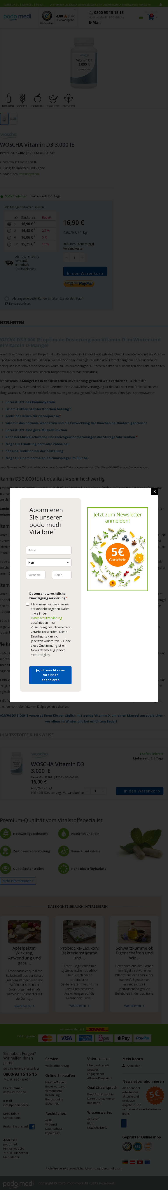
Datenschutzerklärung (46, 618)
